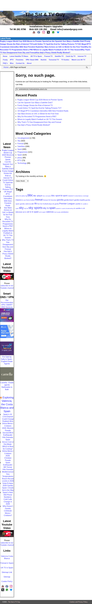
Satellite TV (59, 56)
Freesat (20, 144)
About (29, 63)
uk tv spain (42, 212)
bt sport (64, 195)
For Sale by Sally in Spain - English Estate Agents (7, 360)
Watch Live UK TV (78, 60)
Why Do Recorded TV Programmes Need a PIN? (36, 116)
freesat (39, 199)
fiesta (28, 200)
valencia (50, 212)
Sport (19, 149)
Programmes (22, 152)
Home (5, 56)
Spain (19, 155)
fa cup (24, 200)
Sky (18, 141)
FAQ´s (5, 63)
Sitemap (7, 577)
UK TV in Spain (36, 56)
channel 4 (71, 196)
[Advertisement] (46, 5)
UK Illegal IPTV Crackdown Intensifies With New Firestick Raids (42, 111)
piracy (19, 158)
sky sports (35, 208)
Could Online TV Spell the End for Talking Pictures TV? (55, 44)
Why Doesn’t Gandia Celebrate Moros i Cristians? (8, 510)
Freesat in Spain (6, 563)
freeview (53, 200)
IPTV (11, 60)
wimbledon (65, 212)
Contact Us (20, 63)
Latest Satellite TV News (19, 56)
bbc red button (47, 196)
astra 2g (24, 196)
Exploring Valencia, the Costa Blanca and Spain (7, 404)
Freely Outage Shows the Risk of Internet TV (35, 105)
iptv (32, 204)
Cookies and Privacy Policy (79, 602)
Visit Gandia (57, 212)
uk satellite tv (78, 208)
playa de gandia (54, 204)
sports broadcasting (67, 208)
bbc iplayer (38, 196)
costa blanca (78, 196)
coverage (86, 196)
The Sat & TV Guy (14, 602)
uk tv (24, 212)
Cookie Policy (6, 581)
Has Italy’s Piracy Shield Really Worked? (53, 53)
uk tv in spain (33, 212)
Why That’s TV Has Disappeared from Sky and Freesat (39, 122)
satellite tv (78, 204)
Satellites (21, 146)
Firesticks (19, 60)
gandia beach (69, 200)
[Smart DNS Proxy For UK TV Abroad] (7, 321)
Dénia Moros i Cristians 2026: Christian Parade (7, 455)
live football (44, 204)
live (38, 204)
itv (35, 203)
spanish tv (59, 208)
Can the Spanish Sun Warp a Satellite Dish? (66, 41)
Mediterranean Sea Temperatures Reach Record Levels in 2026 (8, 476)
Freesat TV (48, 56)
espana (19, 200)
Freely (5, 60)
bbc (30, 195)
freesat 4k (46, 200)
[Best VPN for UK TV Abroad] (7, 337)
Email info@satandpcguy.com (66, 29)
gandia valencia (25, 204)
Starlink (43, 60)
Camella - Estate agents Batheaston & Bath (7, 386)
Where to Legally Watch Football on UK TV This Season (57, 50)
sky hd (26, 208)
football (32, 200)
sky (21, 208)
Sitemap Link (7, 572)
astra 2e (18, 196)
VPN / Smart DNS (32, 60)
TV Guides (65, 60)
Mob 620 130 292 (38, 29)
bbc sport (55, 195)
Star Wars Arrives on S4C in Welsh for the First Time (62, 47)
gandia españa (79, 200)
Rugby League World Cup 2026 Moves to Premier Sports (24, 41)
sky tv (46, 208)
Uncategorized (23, 138)
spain (52, 207)
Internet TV (82, 56)
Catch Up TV (70, 56)
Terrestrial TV (54, 60)
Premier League (67, 203)
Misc (12, 63)
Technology (22, 163)
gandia (60, 200)
